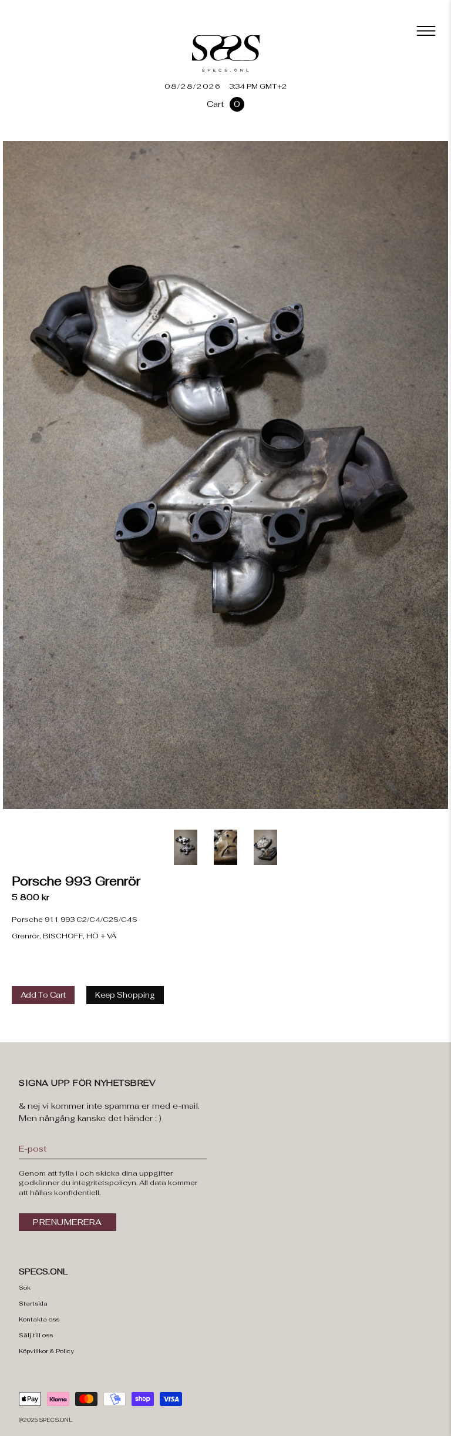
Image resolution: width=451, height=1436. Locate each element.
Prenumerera (67, 1222)
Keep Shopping (125, 995)
